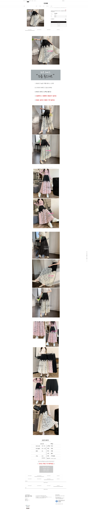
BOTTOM (53, 7)
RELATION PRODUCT (39, 29)
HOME (50, 7)
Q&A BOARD (58, 29)
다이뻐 (46, 3)
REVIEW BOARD (48, 29)
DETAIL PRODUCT (30, 29)
